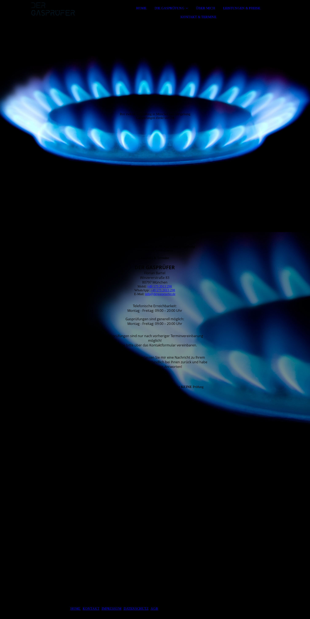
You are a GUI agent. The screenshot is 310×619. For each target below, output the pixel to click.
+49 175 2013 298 (159, 286)
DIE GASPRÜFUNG (169, 8)
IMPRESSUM (111, 608)
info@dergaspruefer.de (160, 294)
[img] (68, 15)
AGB (154, 608)
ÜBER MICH (205, 8)
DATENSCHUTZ (136, 608)
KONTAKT (91, 608)
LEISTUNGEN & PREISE (241, 8)
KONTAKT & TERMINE (198, 17)
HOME (141, 8)
